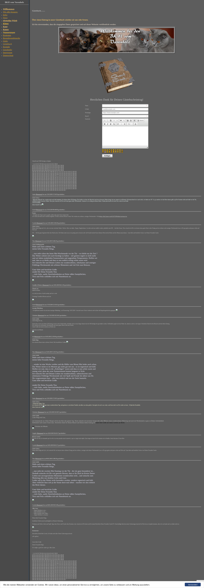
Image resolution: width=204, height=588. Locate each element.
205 (44, 179)
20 (32, 165)
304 (42, 187)
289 (53, 185)
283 (40, 185)
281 (35, 185)
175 (67, 176)
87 (44, 170)
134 (64, 173)
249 (53, 182)
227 (49, 181)
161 (35, 176)
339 (75, 188)
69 (47, 168)
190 (55, 177)
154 (64, 174)
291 (58, 185)
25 (40, 165)
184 (42, 177)
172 (60, 176)
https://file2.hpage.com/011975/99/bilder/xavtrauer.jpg (113, 216)
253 (62, 182)
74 (55, 168)
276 (69, 184)
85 (40, 170)
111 (58, 171)
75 (56, 168)
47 (44, 167)
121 (35, 173)
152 (60, 174)
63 (37, 168)
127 (49, 173)
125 (44, 173)
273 (62, 184)
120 (33, 173)
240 (33, 182)
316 (69, 187)
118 (73, 171)
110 (55, 171)
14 (49, 164)
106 (46, 171)
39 (63, 165)
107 (49, 171)
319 (75, 187)
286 (46, 185)
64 (39, 168)
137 (71, 173)
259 (75, 182)
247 (49, 182)
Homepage (39, 194)
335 (67, 188)
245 (44, 182)
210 (55, 179)
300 (33, 187)
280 (33, 185)
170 (55, 176)
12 (45, 164)
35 (56, 165)
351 (58, 190)
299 (75, 185)
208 (51, 179)
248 (51, 182)
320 (33, 188)
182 (38, 177)
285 (44, 185)
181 (35, 177)
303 (40, 187)
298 (73, 185)
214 (64, 179)
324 (42, 188)
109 (53, 171)
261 (35, 184)
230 (55, 181)
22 (36, 165)
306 (46, 187)
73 (53, 168)
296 (69, 185)
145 (44, 174)
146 (46, 174)
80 (32, 170)
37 (60, 165)
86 (42, 170)
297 (71, 185)
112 (60, 171)
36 (58, 165)
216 (69, 179)
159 (75, 174)
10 (42, 164)
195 (67, 177)
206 (46, 179)
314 (64, 187)
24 (39, 165)
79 (63, 168)
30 (48, 165)
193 (62, 177)
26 (42, 165)
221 (35, 181)
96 (58, 170)
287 (49, 185)
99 (63, 170)
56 (58, 167)
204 (42, 179)
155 (67, 174)
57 (60, 167)
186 (46, 177)
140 (33, 174)
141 (35, 174)
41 (34, 167)
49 (47, 167)
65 (40, 168)
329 (53, 188)
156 (69, 174)
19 (56, 164)
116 (69, 171)
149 (53, 174)
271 (58, 184)
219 (75, 179)
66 (42, 168)
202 (38, 179)
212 (60, 179)
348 (51, 190)
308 (51, 187)
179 (75, 176)
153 (62, 174)
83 (37, 170)
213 (62, 179)
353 (62, 190)
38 (61, 165)
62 (36, 168)
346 (46, 190)
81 (34, 170)
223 (40, 181)
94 (55, 170)
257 (71, 182)
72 (52, 168)
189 (53, 177)
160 (33, 176)
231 (58, 181)
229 (53, 181)
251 (58, 182)
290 (55, 185)
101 (35, 171)
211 (58, 179)
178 (73, 176)
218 (73, 179)
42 (36, 167)
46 (42, 167)
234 (64, 181)
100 (33, 171)
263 (40, 184)
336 (69, 188)
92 (52, 170)
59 (63, 167)
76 (58, 168)
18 (55, 164)
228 (51, 181)
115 (67, 171)
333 (62, 188)
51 (50, 167)
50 (48, 167)
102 (38, 171)
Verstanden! (193, 584)
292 (60, 185)
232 (60, 181)
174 (64, 176)
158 (73, 174)
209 (53, 179)
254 (64, 182)
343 (40, 190)
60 (32, 168)
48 (45, 167)
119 (75, 171)
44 (39, 167)
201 (35, 179)
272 (60, 184)
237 (71, 181)
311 (58, 187)
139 (75, 173)
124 (42, 173)
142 (38, 174)
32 (52, 165)
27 (44, 165)
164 (42, 176)
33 (53, 165)
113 (62, 171)
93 (53, 170)
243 (40, 182)
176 (69, 176)
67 (44, 168)
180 (33, 177)
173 (62, 176)
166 (46, 176)
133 (62, 173)
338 (73, 188)
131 (58, 173)
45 (40, 167)
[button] (104, 120)
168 (51, 176)
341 (35, 190)
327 (49, 188)
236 (69, 181)
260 (33, 184)
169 (53, 176)
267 (49, 184)
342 (38, 190)
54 (55, 167)
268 (51, 184)
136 (69, 173)
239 (75, 181)
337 (71, 188)
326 (46, 188)
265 (44, 184)
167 (49, 176)
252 (60, 182)
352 (60, 190)
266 (46, 184)
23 (37, 165)
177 (71, 176)
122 (38, 173)
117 (71, 171)
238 (73, 181)
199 (75, 177)
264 (42, 184)
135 (67, 173)
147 (49, 174)
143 (40, 174)
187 (49, 177)
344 (42, 190)
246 (46, 182)
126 (46, 173)
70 (48, 168)
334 (64, 188)
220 (33, 181)
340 (33, 190)
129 (53, 173)
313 (62, 187)
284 (42, 185)
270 (55, 184)
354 (64, 190)
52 (52, 167)
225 (44, 181)
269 (53, 184)
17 (53, 164)
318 (73, 187)
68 (45, 168)
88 (45, 170)
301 (35, 187)
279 (75, 184)
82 (36, 170)
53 (53, 167)
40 (32, 167)
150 (55, 174)
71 (50, 168)
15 (50, 164)
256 (69, 182)
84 (39, 170)
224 (42, 181)
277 (71, 184)
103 (40, 171)
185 (44, 177)
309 (53, 187)
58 (61, 167)
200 (33, 179)
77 (60, 168)
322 (38, 188)
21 (34, 165)
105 (44, 171)
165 (44, 176)
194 (64, 177)
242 (38, 182)
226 (46, 181)
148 (51, 174)
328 (51, 188)
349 (53, 190)
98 (61, 170)
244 (42, 182)
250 (55, 182)
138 (73, 173)
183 (40, 177)
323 (40, 188)
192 (60, 177)
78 (61, 168)
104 (42, 171)
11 (44, 164)
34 (55, 165)
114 (64, 171)
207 (49, 179)
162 (38, 176)
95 (56, 170)
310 (55, 187)
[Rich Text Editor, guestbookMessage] (125, 136)
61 (34, 168)
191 (58, 177)
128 (51, 173)
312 (60, 187)
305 (44, 187)
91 (50, 170)
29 (47, 165)
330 (55, 188)
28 (45, 165)
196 (69, 177)
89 (47, 170)
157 (71, 174)
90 (48, 170)
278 (73, 184)
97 (60, 170)
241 (35, 182)
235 (67, 181)
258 (73, 182)
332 (60, 188)
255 (67, 182)
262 (38, 184)
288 (51, 185)
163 (40, 176)
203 (40, 179)
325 (44, 188)
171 (58, 176)
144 (42, 174)
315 (67, 187)
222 (38, 181)
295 (67, 185)
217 (71, 179)
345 (44, 190)
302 (38, 187)
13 (47, 164)
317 (71, 187)
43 (37, 167)
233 (62, 181)
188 (51, 177)
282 (38, 185)
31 (50, 165)
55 (56, 167)
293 (62, 185)
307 (49, 187)
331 (58, 188)
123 (40, 173)
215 (67, 179)
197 (71, 177)
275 (67, 184)
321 (35, 188)
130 (55, 173)
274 (64, 184)
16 (52, 164)
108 (51, 171)
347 (49, 190)
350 (55, 190)
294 (64, 185)
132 (60, 173)
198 (73, 177)
